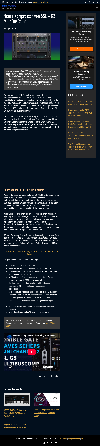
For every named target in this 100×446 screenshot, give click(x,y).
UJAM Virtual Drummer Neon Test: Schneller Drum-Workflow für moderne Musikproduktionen (80, 147)
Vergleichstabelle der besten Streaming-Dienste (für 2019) (15, 426)
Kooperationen (74, 439)
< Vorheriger (42, 376)
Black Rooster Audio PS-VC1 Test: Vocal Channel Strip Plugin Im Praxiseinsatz (81, 113)
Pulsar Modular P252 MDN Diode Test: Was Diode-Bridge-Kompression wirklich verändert (80, 124)
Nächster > (55, 376)
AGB (83, 439)
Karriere (63, 439)
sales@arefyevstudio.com (40, 2)
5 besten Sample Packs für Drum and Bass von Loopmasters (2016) (46, 413)
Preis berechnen (81, 87)
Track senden (81, 49)
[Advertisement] (32, 159)
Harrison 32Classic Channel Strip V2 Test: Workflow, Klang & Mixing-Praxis (80, 135)
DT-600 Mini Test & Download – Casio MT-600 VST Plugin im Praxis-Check (16, 413)
